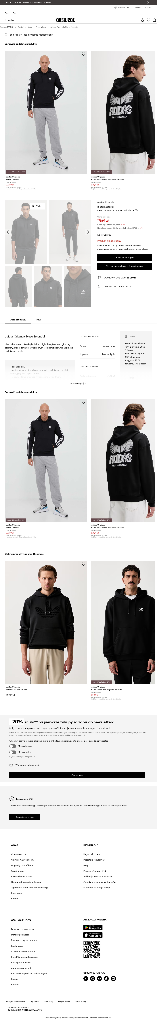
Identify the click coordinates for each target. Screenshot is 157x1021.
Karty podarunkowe (21, 962)
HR (19, 1010)
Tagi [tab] (38, 319)
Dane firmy (48, 1001)
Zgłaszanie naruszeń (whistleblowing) (29, 887)
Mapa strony (80, 1001)
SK (33, 1010)
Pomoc (14, 979)
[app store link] (92, 934)
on (14, 13)
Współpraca (17, 871)
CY (11, 1010)
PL (26, 1010)
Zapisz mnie (77, 775)
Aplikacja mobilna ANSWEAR (98, 876)
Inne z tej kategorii (125, 257)
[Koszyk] (154, 20)
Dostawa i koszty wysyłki (23, 929)
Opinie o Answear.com (22, 859)
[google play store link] (92, 927)
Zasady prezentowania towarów (99, 882)
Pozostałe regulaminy (94, 859)
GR (16, 1010)
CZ (14, 1010)
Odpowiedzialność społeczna (26, 882)
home (8, 26)
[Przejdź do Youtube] (99, 978)
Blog (85, 865)
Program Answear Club (95, 871)
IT (24, 1010)
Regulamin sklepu (92, 854)
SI (31, 1010)
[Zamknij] (148, 2)
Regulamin (34, 1001)
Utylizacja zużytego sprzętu (97, 887)
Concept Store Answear (23, 951)
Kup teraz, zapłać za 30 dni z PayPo (29, 973)
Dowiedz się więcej (24, 817)
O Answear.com (19, 854)
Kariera (15, 898)
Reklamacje (17, 946)
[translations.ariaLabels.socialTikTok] (106, 978)
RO (28, 1010)
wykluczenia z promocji (75, 735)
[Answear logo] (65, 20)
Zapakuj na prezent (21, 968)
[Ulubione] (148, 20)
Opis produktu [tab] (18, 319)
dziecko (9, 19)
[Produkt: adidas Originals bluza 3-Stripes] (46, 112)
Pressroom (16, 893)
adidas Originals (105, 202)
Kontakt (15, 984)
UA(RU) (40, 1010)
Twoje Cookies (64, 1001)
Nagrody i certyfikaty (22, 865)
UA (35, 1010)
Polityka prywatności (15, 1001)
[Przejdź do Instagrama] (92, 978)
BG (9, 1010)
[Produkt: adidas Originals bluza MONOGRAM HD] (46, 622)
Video (39, 206)
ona (7, 13)
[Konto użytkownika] (142, 20)
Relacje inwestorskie (21, 876)
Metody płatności (20, 934)
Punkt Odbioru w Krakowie (24, 957)
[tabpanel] (78, 355)
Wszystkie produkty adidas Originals (124, 266)
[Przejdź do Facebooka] (85, 978)
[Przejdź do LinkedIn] (113, 978)
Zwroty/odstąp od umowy (24, 940)
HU (22, 1010)
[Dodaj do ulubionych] (83, 54)
